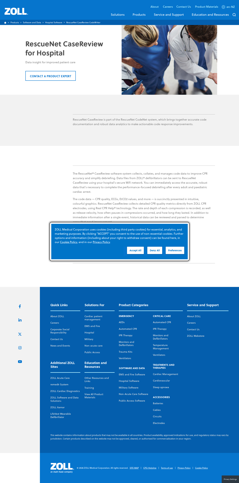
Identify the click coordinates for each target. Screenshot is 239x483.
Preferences (175, 250)
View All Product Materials (94, 395)
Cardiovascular (161, 380)
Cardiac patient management (93, 318)
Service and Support (169, 14)
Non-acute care (94, 345)
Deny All (155, 250)
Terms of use (167, 467)
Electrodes (159, 423)
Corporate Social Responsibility (59, 331)
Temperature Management (161, 346)
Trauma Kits (125, 352)
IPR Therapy (125, 335)
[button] (228, 7)
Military (89, 339)
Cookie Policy (201, 467)
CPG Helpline (149, 467)
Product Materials (206, 7)
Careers (168, 7)
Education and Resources (210, 14)
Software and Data (32, 22)
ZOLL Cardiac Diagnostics (65, 391)
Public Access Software (132, 400)
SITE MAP (134, 467)
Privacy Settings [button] (230, 479)
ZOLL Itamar (57, 407)
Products (139, 14)
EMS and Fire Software (132, 374)
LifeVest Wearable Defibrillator (60, 415)
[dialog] (119, 241)
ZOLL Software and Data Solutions (64, 399)
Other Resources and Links (97, 379)
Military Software (128, 387)
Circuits (157, 416)
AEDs (122, 322)
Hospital (89, 332)
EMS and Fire (92, 326)
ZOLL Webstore (195, 336)
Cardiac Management (165, 374)
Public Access (92, 352)
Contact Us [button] (184, 7)
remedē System (59, 384)
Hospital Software (53, 22)
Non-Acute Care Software (133, 394)
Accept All (135, 250)
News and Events (60, 345)
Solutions (118, 14)
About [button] (154, 7)
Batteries (158, 403)
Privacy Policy (184, 467)
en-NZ (231, 7)
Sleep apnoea (161, 387)
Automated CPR (128, 329)
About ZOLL (57, 316)
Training (89, 388)
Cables (157, 410)
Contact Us (56, 339)
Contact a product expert (50, 76)
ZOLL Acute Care (60, 378)
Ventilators (125, 358)
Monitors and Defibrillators (126, 343)
